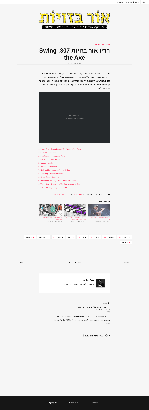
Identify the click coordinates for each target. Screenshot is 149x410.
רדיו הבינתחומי (58, 194)
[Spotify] (133, 2)
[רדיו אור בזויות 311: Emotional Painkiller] (50, 210)
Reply (108, 312)
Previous (126, 263)
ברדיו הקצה (77, 194)
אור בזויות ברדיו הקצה (102, 44)
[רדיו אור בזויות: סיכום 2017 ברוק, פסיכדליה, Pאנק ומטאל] (75, 210)
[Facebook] (138, 2)
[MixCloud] (136, 2)
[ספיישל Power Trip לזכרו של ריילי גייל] (99, 210)
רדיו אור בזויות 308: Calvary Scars (94, 307)
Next (21, 263)
